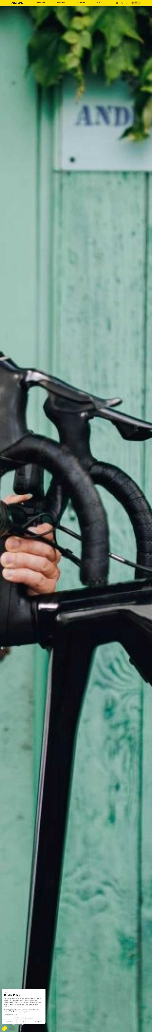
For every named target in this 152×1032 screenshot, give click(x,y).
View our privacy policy (10, 1015)
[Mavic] (17, 3)
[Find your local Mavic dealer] (117, 3)
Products (41, 3)
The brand (80, 3)
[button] (4, 1028)
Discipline (61, 3)
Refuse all (9, 1021)
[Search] (122, 3)
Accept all (38, 1021)
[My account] (127, 3)
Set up (24, 1021)
